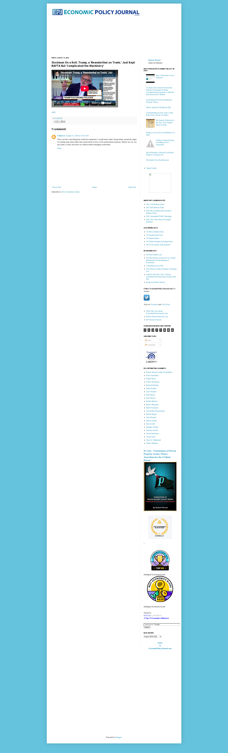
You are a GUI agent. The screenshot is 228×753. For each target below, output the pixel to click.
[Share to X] (60, 121)
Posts (149, 340)
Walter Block (151, 379)
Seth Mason (150, 395)
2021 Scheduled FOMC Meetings (158, 216)
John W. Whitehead (153, 440)
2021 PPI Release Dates (155, 208)
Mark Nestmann (152, 408)
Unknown (61, 136)
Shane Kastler (151, 388)
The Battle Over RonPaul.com (157, 160)
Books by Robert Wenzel (155, 282)
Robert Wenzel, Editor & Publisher (159, 372)
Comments (151, 345)
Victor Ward (150, 437)
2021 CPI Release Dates (155, 204)
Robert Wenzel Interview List (157, 317)
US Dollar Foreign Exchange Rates (159, 241)
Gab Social (166, 304)
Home (94, 187)
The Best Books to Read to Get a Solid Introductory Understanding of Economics (160, 260)
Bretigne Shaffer (152, 427)
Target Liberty (151, 168)
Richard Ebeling (152, 385)
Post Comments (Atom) (70, 192)
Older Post (132, 187)
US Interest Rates (152, 238)
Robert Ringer (151, 414)
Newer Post (56, 187)
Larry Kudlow (151, 392)
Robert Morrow (152, 401)
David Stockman (152, 433)
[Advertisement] (114, 36)
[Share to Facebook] (62, 121)
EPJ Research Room (154, 320)
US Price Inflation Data (155, 232)
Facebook (154, 304)
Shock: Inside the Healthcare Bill (158, 107)
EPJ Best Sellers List (154, 255)
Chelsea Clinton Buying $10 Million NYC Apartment (165, 142)
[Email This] (55, 121)
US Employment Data (154, 235)
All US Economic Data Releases (158, 245)
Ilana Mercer (151, 398)
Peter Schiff (150, 424)
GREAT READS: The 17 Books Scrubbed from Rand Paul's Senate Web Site (161, 276)
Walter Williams (152, 443)
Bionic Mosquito (152, 405)
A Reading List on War (154, 266)
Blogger (118, 737)
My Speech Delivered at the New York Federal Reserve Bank (165, 122)
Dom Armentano (152, 375)
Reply (59, 148)
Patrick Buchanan (152, 382)
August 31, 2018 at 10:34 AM (77, 136)
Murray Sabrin (151, 421)
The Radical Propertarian (155, 411)
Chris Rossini (151, 417)
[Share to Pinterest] (64, 121)
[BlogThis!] (57, 121)
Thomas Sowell (152, 430)
